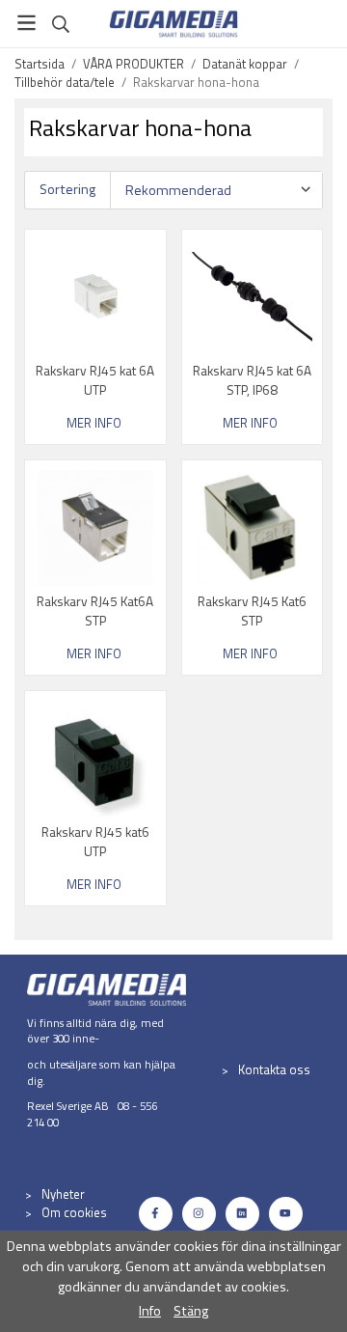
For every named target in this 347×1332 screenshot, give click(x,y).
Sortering (67, 190)
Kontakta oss (274, 1069)
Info (150, 1310)
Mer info (94, 423)
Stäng (191, 1310)
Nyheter (63, 1194)
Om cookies (74, 1212)
